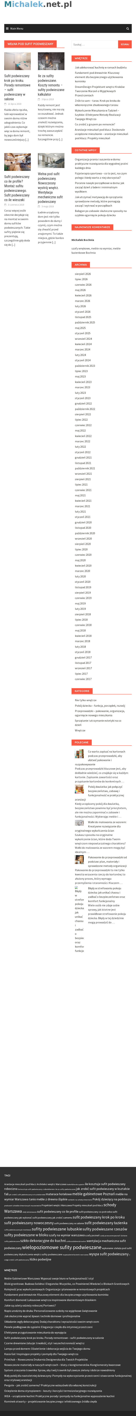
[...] (27, 139)
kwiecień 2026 (83, 295)
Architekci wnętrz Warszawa (51, 1184)
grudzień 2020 (83, 522)
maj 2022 (80, 430)
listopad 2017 (83, 663)
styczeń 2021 (82, 517)
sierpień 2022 (83, 414)
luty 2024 (80, 355)
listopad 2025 (83, 317)
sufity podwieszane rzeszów (105, 1229)
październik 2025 (85, 322)
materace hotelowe (59, 1194)
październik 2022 (85, 409)
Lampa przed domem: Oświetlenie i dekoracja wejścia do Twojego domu (47, 1348)
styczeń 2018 (82, 652)
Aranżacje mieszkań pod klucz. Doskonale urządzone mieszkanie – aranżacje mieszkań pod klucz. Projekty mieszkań (101, 134)
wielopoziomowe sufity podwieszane (61, 1247)
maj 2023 (80, 376)
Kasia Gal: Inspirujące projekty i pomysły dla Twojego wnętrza (41, 1354)
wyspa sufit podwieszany (109, 1254)
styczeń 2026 (82, 311)
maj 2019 (80, 603)
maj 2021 (80, 495)
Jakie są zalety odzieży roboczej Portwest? (30, 1305)
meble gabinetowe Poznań (93, 1193)
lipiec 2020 (81, 549)
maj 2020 (80, 560)
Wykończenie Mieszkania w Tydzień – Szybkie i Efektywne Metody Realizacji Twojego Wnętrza (98, 115)
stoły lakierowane (29, 1212)
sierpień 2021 (83, 479)
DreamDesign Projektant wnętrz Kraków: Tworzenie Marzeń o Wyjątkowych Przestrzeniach (100, 91)
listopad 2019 (83, 587)
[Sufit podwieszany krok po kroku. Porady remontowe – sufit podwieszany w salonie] (17, 61)
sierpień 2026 (83, 274)
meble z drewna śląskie (51, 1199)
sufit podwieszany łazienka (106, 1222)
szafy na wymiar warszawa (67, 1235)
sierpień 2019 (83, 592)
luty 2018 (80, 646)
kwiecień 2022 (83, 436)
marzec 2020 (82, 571)
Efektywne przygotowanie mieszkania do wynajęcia (35, 1332)
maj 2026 (80, 290)
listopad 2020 (83, 527)
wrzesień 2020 (83, 538)
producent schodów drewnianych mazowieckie (22, 1205)
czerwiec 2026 (83, 284)
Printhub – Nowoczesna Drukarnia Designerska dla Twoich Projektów (46, 1359)
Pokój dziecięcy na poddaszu (111, 1199)
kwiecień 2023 (83, 382)
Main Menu (16, 28)
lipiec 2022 (81, 419)
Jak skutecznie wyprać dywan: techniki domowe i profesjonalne (42, 1316)
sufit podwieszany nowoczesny (29, 1222)
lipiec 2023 (81, 371)
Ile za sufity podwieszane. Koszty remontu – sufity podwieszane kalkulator (51, 85)
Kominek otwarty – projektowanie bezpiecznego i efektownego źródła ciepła (50, 1401)
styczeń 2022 (82, 452)
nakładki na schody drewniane (80, 1200)
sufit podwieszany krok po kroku (99, 1217)
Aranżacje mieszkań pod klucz (20, 1184)
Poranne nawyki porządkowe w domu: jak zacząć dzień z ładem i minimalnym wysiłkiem (99, 187)
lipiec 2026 (81, 279)
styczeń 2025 (82, 333)
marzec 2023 (82, 387)
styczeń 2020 (82, 581)
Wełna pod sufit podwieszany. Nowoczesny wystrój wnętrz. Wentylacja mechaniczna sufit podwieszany (50, 188)
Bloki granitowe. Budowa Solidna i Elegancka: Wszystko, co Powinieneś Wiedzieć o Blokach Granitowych (66, 1284)
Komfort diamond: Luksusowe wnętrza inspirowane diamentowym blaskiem (50, 1300)
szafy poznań (92, 1235)
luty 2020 (80, 576)
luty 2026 (80, 306)
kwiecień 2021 (83, 500)
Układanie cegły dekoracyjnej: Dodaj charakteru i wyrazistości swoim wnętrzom (51, 1321)
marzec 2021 (82, 506)
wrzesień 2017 (83, 668)
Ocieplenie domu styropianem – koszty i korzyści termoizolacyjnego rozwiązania (53, 1391)
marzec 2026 (82, 301)
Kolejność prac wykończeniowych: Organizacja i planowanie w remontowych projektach (57, 1289)
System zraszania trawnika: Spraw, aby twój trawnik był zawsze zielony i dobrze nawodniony (59, 1370)
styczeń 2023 (82, 398)
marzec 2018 (82, 641)
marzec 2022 (82, 441)
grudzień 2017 (83, 657)
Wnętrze (80, 730)
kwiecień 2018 (83, 636)
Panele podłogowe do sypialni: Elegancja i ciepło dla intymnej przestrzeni (48, 1327)
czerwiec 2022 (83, 425)
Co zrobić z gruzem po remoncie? (95, 124)
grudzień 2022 (83, 403)
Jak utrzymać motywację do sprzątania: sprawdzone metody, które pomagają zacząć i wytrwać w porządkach (99, 201)
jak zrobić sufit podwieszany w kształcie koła (27, 1194)
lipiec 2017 (81, 673)
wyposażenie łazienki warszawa (76, 1255)
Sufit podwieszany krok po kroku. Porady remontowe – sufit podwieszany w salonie (54, 1338)
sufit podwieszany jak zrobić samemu (52, 1217)
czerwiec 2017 (83, 679)
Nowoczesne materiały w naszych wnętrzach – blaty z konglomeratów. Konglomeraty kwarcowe (62, 1365)
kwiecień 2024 (83, 344)
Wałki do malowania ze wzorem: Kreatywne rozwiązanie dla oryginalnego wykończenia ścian (100, 826)
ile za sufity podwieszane (65, 1189)
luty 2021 (80, 511)
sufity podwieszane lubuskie (57, 1229)
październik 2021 (85, 468)
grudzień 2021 (83, 457)
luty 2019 (80, 608)
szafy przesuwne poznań (110, 1235)
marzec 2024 (82, 349)
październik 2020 (85, 533)
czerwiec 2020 (83, 554)
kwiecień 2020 (83, 565)
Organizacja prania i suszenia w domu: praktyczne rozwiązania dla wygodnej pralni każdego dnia (101, 164)
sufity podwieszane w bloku (26, 1235)
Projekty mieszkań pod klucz (87, 1205)
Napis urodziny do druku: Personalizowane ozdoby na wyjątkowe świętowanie (50, 1311)
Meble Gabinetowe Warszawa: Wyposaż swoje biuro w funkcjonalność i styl (49, 1278)
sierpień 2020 (83, 544)
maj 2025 (80, 328)
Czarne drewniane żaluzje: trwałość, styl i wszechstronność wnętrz (44, 1343)
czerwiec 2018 (83, 625)
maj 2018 (80, 630)
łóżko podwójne (40, 1259)
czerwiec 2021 (83, 490)
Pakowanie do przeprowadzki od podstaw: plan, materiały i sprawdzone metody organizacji (107, 861)
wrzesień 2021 (83, 473)
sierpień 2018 (83, 614)
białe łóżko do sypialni (75, 1184)
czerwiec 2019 (83, 598)
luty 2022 (80, 446)
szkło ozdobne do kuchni (76, 1241)
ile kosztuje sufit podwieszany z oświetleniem (36, 1189)
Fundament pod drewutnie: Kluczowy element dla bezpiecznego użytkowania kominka (99, 77)
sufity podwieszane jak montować (17, 1230)
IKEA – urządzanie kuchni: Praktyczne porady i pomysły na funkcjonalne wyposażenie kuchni (59, 1396)
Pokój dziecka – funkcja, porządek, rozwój (100, 705)
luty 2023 (80, 392)
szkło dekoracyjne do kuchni (43, 1240)
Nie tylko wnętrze (86, 700)
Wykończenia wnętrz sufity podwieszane (40, 1254)
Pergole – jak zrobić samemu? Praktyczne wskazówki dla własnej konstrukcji (50, 1385)
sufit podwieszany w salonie (69, 1223)
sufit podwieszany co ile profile (57, 1211)
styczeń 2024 (82, 360)
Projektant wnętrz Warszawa (57, 1205)
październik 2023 (85, 365)
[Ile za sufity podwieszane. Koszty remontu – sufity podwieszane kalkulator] (51, 61)
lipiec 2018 (81, 619)
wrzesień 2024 (83, 338)
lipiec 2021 (81, 484)
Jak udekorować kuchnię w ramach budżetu (101, 67)
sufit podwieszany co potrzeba (95, 1211)
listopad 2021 (83, 463)
